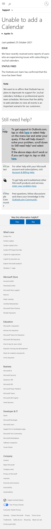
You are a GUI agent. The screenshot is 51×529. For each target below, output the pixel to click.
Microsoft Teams (9, 393)
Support (6, 10)
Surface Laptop (8, 241)
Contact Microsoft (17, 515)
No (33, 221)
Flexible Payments (9, 313)
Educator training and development (15, 348)
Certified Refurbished (10, 304)
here (26, 132)
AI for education (8, 358)
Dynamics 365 (8, 380)
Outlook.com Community (24, 199)
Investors (6, 478)
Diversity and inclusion (11, 483)
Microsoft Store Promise (11, 308)
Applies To (8, 33)
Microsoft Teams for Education (13, 335)
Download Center (9, 286)
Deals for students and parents (14, 353)
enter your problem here (24, 185)
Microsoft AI (7, 371)
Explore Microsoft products (12, 263)
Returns (6, 295)
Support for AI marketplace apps (14, 429)
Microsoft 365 (8, 384)
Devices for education (10, 330)
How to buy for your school (12, 344)
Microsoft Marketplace (11, 438)
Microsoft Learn (8, 424)
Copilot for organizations (11, 254)
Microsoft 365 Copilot (10, 398)
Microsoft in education (11, 326)
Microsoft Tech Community (12, 433)
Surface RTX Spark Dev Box (12, 250)
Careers (6, 460)
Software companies (10, 443)
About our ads (37, 520)
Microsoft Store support (11, 290)
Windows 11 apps (9, 268)
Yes (17, 221)
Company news (8, 469)
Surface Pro (7, 236)
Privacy (27, 515)
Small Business (8, 402)
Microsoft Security (9, 375)
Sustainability (8, 492)
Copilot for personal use (11, 259)
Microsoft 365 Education (11, 339)
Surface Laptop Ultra (10, 245)
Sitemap (6, 515)
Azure (5, 415)
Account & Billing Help (23, 172)
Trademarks (7, 520)
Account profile (8, 281)
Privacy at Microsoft (10, 474)
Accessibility (7, 487)
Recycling (27, 520)
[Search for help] (10, 3)
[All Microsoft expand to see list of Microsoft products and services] (3, 3)
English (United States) (15, 500)
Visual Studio (7, 447)
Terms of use (36, 515)
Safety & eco (17, 520)
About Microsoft (8, 465)
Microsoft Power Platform (12, 389)
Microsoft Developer (10, 420)
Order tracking (8, 299)
